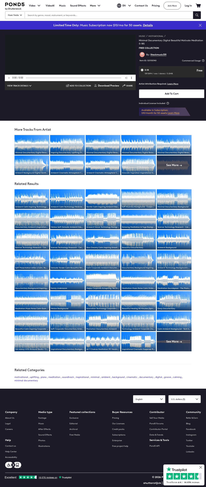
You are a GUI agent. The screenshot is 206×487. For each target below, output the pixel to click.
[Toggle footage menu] (39, 5)
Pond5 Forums (157, 423)
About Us (9, 418)
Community (193, 412)
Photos (41, 440)
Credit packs (118, 429)
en (124, 5)
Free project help (120, 446)
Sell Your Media (157, 418)
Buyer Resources (122, 412)
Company (11, 412)
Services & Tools (159, 440)
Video (32, 5)
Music (41, 423)
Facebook (191, 429)
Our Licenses (118, 423)
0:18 (159, 72)
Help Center (11, 451)
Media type (45, 412)
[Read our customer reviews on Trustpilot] (185, 475)
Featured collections (82, 412)
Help (8, 440)
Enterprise (117, 440)
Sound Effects (78, 7)
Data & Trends (156, 435)
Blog (188, 423)
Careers (9, 429)
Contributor (157, 412)
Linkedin (190, 451)
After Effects (44, 429)
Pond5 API (155, 446)
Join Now (172, 6)
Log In (188, 5)
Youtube (190, 446)
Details (148, 25)
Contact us (10, 446)
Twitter (189, 440)
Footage (42, 418)
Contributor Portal (159, 429)
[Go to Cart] (198, 5)
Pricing (156, 5)
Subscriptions (118, 435)
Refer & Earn (192, 418)
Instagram (191, 435)
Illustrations (44, 446)
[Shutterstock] (152, 483)
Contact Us (141, 5)
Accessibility (11, 457)
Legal (7, 423)
